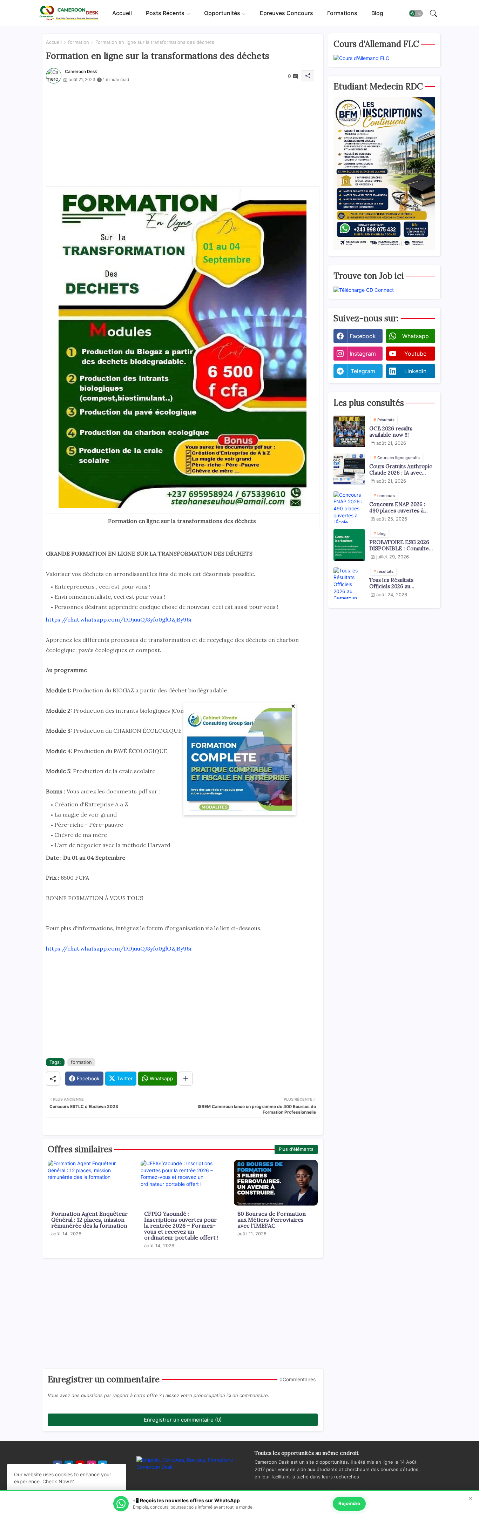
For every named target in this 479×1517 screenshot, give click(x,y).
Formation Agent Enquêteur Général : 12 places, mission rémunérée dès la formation (89, 1220)
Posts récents (165, 12)
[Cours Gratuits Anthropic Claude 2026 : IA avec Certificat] (349, 469)
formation (78, 42)
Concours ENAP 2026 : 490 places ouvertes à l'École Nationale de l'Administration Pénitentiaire (397, 507)
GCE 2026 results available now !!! (390, 431)
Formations (342, 12)
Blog (377, 12)
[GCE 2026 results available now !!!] (349, 431)
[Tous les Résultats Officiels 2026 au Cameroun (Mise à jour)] (349, 583)
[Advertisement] (182, 137)
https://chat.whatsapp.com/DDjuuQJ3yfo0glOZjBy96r (119, 619)
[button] (416, 13)
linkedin (415, 371)
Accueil (122, 12)
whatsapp (415, 336)
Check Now (55, 1481)
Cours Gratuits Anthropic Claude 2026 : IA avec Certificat (400, 469)
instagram (363, 353)
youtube (415, 353)
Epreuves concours (286, 12)
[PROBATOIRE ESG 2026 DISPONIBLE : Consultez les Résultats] (349, 545)
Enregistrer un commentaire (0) (183, 1419)
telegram (363, 371)
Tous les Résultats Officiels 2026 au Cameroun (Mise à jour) (398, 583)
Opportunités (222, 12)
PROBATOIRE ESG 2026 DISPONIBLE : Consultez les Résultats (400, 545)
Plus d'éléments (296, 1149)
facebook (363, 336)
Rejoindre (349, 1503)
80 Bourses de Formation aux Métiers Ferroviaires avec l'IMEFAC (271, 1220)
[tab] (122, 13)
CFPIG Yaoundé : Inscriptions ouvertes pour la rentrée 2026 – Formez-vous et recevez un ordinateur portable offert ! (181, 1226)
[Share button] (186, 1079)
